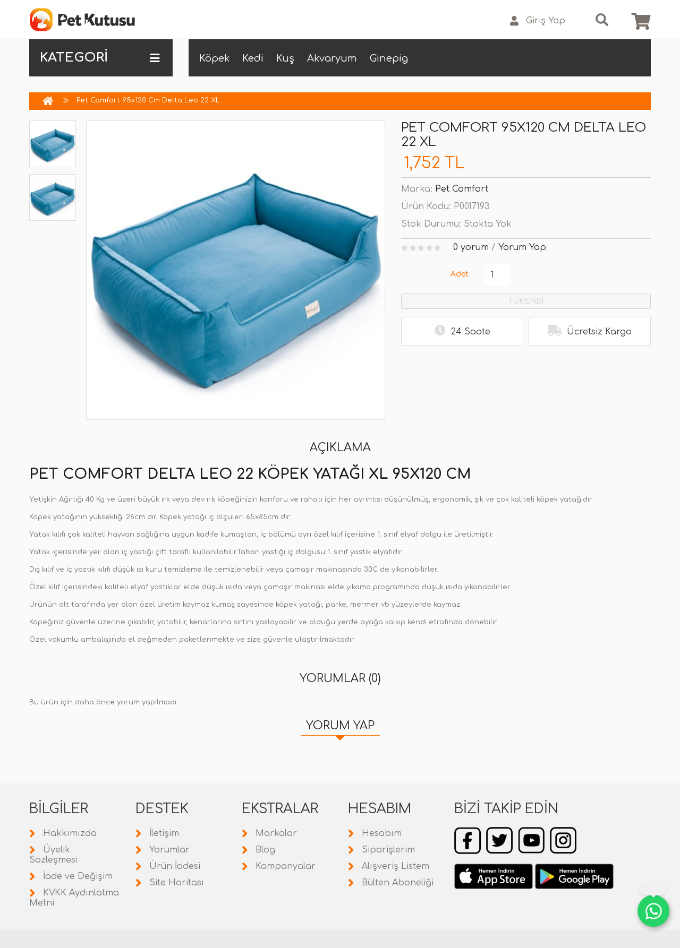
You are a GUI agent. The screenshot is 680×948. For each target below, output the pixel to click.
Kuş (285, 58)
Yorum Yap (522, 247)
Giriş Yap (545, 20)
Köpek (214, 58)
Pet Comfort (461, 189)
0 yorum (471, 247)
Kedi (253, 58)
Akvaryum (332, 58)
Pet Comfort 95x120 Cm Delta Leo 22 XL (148, 100)
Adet (459, 274)
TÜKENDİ (526, 301)
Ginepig (389, 58)
